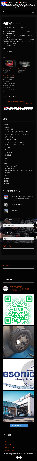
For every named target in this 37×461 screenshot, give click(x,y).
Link (5, 176)
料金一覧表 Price (17, 204)
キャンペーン (9, 152)
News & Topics (9, 148)
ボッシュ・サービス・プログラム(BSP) (17, 132)
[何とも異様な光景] (10, 83)
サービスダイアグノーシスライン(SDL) (17, 134)
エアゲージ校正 (28, 103)
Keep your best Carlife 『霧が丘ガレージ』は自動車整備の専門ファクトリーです (22, 198)
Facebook (7, 246)
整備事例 (8, 155)
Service (6, 127)
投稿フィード (8, 444)
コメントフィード (9, 447)
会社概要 (7, 183)
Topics (7, 150)
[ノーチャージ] (9, 63)
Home (6, 124)
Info (5, 161)
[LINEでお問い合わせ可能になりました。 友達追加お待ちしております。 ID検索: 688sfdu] (18, 309)
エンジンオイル (10, 168)
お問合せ (7, 181)
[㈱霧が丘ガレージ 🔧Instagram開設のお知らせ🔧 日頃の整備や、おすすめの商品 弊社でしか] (18, 406)
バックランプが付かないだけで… (14, 101)
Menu (4, 12)
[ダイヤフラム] (24, 63)
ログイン (7, 441)
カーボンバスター (10, 139)
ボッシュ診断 (9, 129)
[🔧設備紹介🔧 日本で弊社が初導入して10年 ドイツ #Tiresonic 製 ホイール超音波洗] (18, 342)
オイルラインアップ (10, 166)
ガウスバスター (10, 137)
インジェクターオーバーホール (14, 142)
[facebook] (17, 457)
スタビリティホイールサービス (14, 145)
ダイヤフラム (22, 68)
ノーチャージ (7, 68)
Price (5, 158)
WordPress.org (9, 450)
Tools (5, 163)
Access (6, 178)
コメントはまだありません (19, 27)
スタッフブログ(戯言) (9, 96)
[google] (20, 457)
